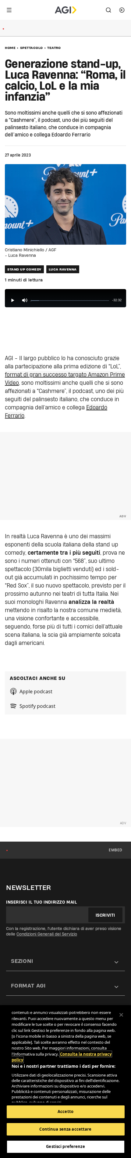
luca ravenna (63, 269)
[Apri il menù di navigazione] (9, 10)
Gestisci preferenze (65, 1146)
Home (10, 48)
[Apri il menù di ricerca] (108, 10)
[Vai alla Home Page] (65, 10)
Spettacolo (31, 48)
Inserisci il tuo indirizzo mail (41, 902)
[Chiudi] (121, 1015)
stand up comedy (24, 269)
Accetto (65, 1111)
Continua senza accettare (65, 1129)
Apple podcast (35, 691)
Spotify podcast (37, 706)
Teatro (54, 48)
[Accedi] (122, 10)
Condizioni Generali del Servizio (46, 934)
